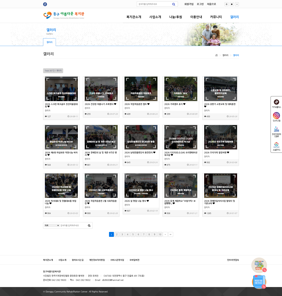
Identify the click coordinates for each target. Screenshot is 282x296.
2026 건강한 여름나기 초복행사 (99, 104)
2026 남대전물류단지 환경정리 (139, 152)
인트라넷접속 (233, 260)
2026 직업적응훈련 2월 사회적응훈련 (101, 202)
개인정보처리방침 (97, 260)
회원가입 (189, 4)
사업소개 (155, 17)
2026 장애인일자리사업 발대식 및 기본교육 (219, 202)
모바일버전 (134, 260)
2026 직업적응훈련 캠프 (136, 104)
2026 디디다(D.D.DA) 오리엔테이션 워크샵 (180, 153)
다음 (165, 234)
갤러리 (234, 17)
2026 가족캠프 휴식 (173, 104)
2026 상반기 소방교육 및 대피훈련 (219, 104)
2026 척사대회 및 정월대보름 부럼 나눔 (60, 202)
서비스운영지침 (117, 260)
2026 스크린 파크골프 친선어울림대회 (61, 105)
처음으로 (211, 4)
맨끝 (170, 234)
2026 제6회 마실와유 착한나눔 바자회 (61, 153)
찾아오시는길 (78, 260)
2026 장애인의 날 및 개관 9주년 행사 (101, 153)
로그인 (200, 4)
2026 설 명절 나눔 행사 (136, 201)
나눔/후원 (175, 17)
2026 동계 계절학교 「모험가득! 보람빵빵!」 (180, 202)
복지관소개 (133, 17)
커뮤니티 (216, 17)
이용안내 (196, 17)
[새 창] (45, 4)
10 (160, 234)
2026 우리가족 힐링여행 (215, 152)
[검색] (174, 4)
